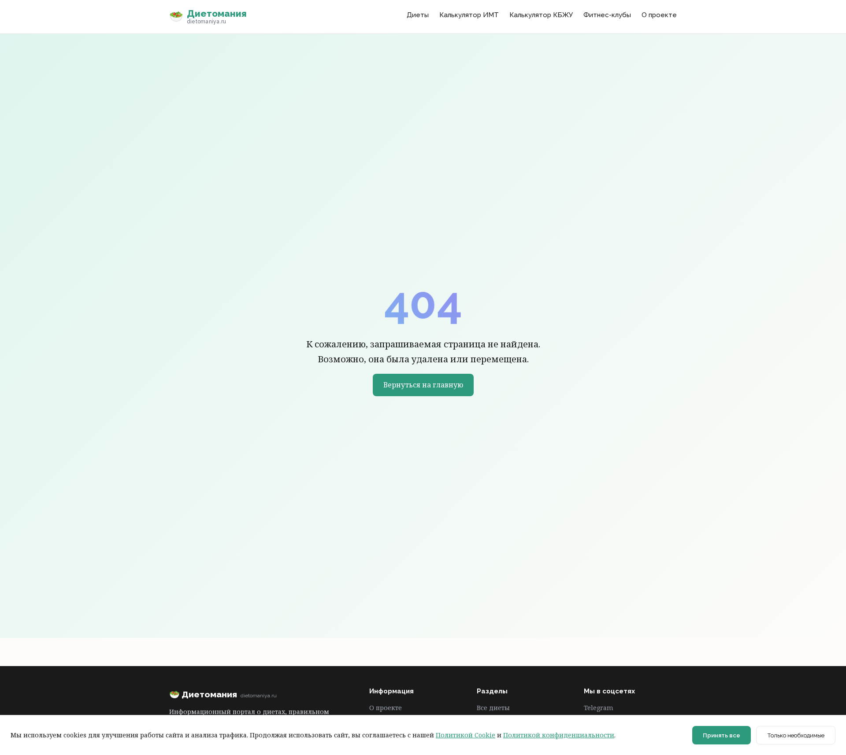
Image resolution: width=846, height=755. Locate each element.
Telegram (598, 707)
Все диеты (493, 707)
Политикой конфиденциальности (558, 735)
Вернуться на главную (423, 385)
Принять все (721, 735)
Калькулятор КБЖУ (541, 15)
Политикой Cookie (465, 735)
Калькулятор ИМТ (469, 15)
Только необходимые (795, 735)
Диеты (418, 15)
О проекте (659, 15)
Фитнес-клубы (607, 15)
